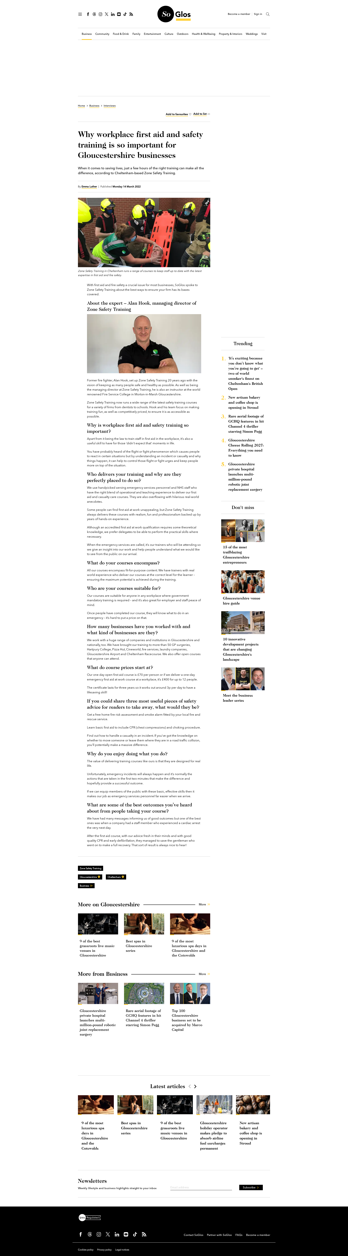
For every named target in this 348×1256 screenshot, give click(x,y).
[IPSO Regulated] (91, 1217)
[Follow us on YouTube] (119, 14)
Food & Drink (121, 34)
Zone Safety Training (90, 868)
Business (87, 34)
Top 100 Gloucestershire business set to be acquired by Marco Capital (187, 1020)
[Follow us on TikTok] (125, 14)
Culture (169, 34)
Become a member (239, 14)
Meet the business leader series (238, 697)
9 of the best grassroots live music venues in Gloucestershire (174, 1130)
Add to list (200, 113)
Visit (263, 34)
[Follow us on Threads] (94, 14)
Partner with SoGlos (219, 1235)
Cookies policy (86, 1249)
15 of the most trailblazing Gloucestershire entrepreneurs (236, 554)
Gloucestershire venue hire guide (241, 600)
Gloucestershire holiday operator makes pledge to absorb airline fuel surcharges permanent (214, 1135)
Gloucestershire (88, 877)
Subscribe (249, 1187)
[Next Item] (195, 1086)
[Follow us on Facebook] (88, 14)
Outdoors (182, 34)
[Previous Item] (189, 1086)
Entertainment (152, 34)
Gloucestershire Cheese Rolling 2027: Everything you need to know (246, 447)
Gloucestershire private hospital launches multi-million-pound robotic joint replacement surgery (245, 476)
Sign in (258, 14)
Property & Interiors (230, 34)
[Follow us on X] (106, 14)
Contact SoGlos (193, 1235)
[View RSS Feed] (131, 14)
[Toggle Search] (268, 14)
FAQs (239, 1235)
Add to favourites (177, 114)
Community (102, 34)
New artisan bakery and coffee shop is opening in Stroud (244, 402)
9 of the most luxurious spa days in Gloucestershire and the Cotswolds (95, 1135)
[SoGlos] (174, 14)
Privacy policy (104, 1249)
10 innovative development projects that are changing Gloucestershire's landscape (241, 649)
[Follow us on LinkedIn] (113, 14)
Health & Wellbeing (203, 34)
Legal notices (122, 1249)
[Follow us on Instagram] (100, 14)
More (202, 904)
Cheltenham (114, 877)
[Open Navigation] (80, 14)
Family (136, 34)
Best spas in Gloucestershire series (139, 946)
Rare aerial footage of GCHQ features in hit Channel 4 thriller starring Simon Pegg (246, 423)
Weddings (252, 34)
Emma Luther (89, 186)
